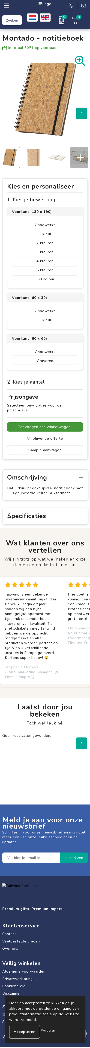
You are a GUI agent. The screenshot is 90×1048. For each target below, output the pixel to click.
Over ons (10, 948)
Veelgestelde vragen (21, 941)
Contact (9, 934)
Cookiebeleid (14, 986)
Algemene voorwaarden (23, 971)
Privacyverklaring (17, 979)
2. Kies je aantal (26, 382)
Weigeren (48, 1030)
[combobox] (12, 20)
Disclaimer (11, 993)
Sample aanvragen (45, 450)
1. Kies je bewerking (31, 199)
